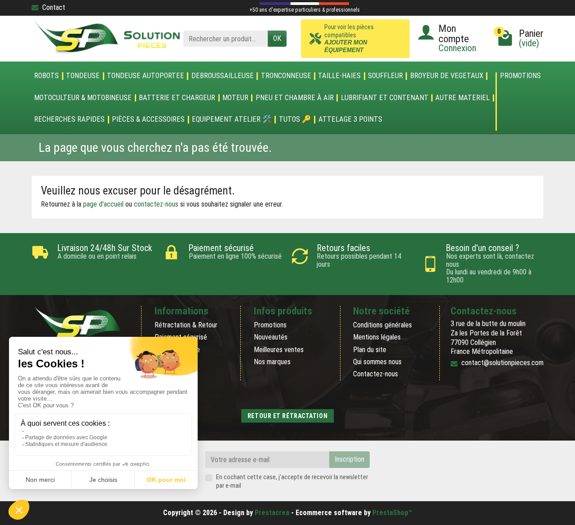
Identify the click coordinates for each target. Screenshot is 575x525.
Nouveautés (271, 337)
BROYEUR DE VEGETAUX (446, 75)
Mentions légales (377, 337)
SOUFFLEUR (385, 75)
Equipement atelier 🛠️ (232, 119)
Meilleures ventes (279, 349)
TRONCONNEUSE (286, 75)
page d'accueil (103, 204)
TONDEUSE (83, 75)
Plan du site (369, 349)
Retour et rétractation (287, 415)
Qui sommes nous (377, 361)
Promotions (520, 76)
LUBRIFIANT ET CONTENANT (385, 97)
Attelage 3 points (350, 119)
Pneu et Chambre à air (295, 97)
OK (277, 38)
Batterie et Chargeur (177, 97)
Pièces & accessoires (148, 119)
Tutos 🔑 (295, 119)
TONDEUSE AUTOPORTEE (145, 75)
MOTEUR (235, 97)
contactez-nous (156, 204)
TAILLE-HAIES (339, 75)
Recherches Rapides (69, 119)
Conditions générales (382, 325)
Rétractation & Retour (186, 325)
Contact (53, 7)
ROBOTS (46, 75)
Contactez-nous (375, 374)
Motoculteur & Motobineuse (83, 97)
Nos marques (272, 361)
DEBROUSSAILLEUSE (222, 75)
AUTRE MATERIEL (462, 97)
